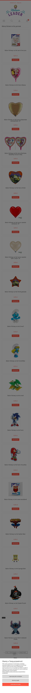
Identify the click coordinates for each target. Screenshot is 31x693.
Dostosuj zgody (15, 680)
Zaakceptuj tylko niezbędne (15, 676)
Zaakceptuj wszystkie (15, 684)
